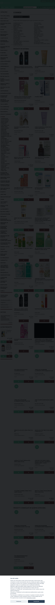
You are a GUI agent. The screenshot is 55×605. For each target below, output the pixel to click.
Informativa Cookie (31, 597)
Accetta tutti (36, 601)
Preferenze (18, 601)
